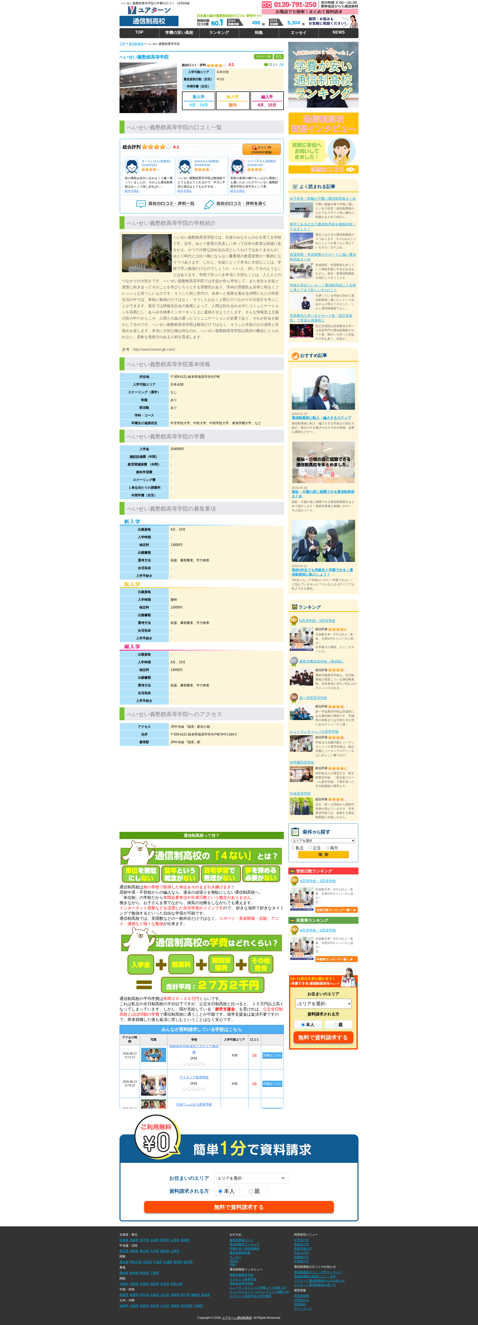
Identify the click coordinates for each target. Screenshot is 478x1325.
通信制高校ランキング (244, 1244)
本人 (310, 1024)
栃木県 (188, 1262)
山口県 (164, 1295)
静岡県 (144, 1273)
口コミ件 (261, 150)
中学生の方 (301, 1240)
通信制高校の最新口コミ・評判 (315, 1276)
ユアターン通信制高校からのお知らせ (319, 1280)
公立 (316, 848)
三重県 (154, 1273)
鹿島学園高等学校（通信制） (322, 661)
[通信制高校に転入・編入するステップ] (323, 370)
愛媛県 (195, 1295)
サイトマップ (303, 1308)
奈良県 (164, 1284)
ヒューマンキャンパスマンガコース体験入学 (259, 1292)
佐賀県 (134, 1306)
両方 (333, 848)
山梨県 (175, 1251)
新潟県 (124, 1251)
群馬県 (178, 1262)
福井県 (164, 1251)
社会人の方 (301, 1253)
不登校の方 (301, 1261)
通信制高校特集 (240, 1253)
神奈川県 (136, 1262)
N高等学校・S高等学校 (317, 621)
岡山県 (144, 1295)
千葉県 (157, 1262)
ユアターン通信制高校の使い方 (315, 1285)
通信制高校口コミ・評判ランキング (318, 1272)
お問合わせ (301, 1300)
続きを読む (132, 191)
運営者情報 (301, 1296)
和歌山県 (176, 1284)
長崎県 (144, 1306)
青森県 (134, 1240)
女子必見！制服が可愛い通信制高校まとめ (323, 198)
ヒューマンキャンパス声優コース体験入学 (258, 1287)
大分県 (164, 1306)
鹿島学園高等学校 (241, 1275)
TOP (139, 32)
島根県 (134, 1295)
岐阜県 (134, 1273)
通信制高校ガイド (241, 1240)
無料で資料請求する (323, 1037)
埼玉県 (147, 1262)
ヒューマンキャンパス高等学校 (314, 731)
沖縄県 (198, 1306)
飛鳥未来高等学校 (241, 1283)
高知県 (205, 1295)
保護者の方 (301, 1257)
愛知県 (124, 1273)
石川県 (154, 1251)
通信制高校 (136, 44)
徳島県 (175, 1295)
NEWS (339, 32)
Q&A (233, 1264)
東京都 (124, 1262)
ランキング (219, 32)
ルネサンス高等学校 (243, 1279)
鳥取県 (124, 1295)
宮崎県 (175, 1306)
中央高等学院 (300, 793)
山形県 (175, 1240)
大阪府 (124, 1284)
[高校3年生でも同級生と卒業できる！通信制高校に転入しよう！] (323, 522)
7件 (281, 64)
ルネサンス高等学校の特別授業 (250, 1296)
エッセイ (299, 32)
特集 (259, 32)
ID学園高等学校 (302, 762)
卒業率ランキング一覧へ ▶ (335, 959)
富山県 (144, 1251)
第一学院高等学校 (313, 698)
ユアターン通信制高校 (237, 1318)
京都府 (144, 1284)
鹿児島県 (187, 1306)
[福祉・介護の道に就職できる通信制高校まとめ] (323, 443)
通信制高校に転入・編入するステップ (321, 418)
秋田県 (164, 1240)
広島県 (154, 1295)
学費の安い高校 (179, 32)
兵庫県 (134, 1284)
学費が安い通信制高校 (244, 1248)
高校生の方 (301, 1244)
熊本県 (154, 1306)
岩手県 (144, 1240)
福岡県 (124, 1306)
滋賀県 (154, 1284)
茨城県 (167, 1262)
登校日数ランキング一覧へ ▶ (336, 910)
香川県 (185, 1295)
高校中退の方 (303, 1248)
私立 (299, 848)
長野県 (134, 1251)
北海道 (124, 1240)
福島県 (185, 1240)
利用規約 (300, 1304)
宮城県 (154, 1240)
